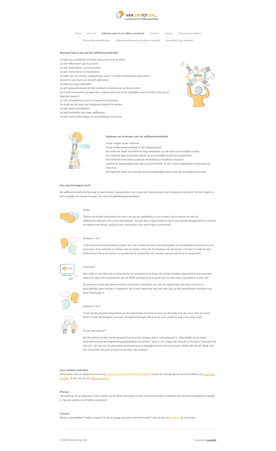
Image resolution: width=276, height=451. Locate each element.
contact (175, 417)
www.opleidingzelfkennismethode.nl (128, 374)
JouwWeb (211, 440)
